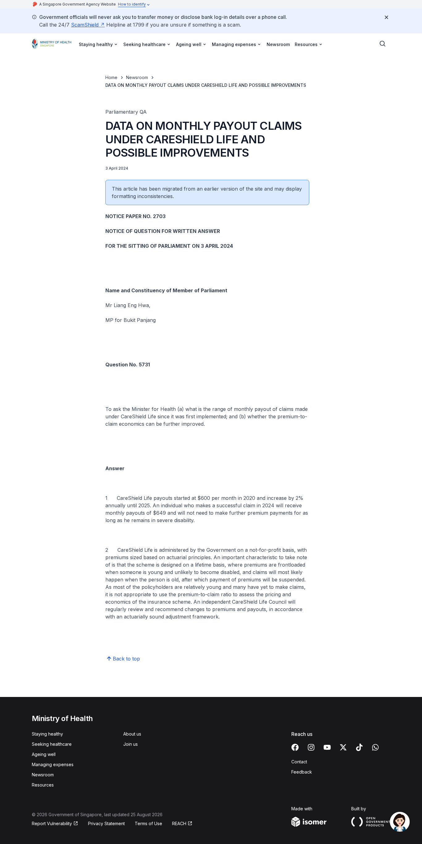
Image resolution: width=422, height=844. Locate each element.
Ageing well (44, 754)
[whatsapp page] (375, 747)
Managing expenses (53, 764)
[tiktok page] (359, 747)
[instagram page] (311, 747)
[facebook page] (295, 747)
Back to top (126, 659)
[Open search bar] (382, 43)
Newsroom (278, 44)
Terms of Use (148, 823)
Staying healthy (47, 733)
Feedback (301, 771)
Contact (299, 761)
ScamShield (85, 25)
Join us (130, 744)
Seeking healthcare (52, 744)
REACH (179, 823)
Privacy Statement (106, 823)
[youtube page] (327, 747)
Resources (43, 784)
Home (111, 77)
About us (132, 733)
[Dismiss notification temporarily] (386, 17)
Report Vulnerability (52, 823)
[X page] (343, 747)
